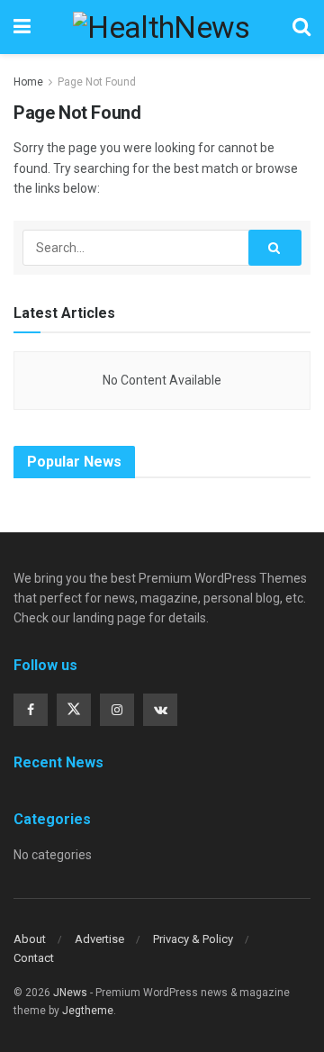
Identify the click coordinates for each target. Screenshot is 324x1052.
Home (28, 82)
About (30, 939)
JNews (70, 992)
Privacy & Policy (193, 939)
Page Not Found (97, 82)
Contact (34, 958)
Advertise (99, 939)
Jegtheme (87, 1010)
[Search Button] (275, 248)
